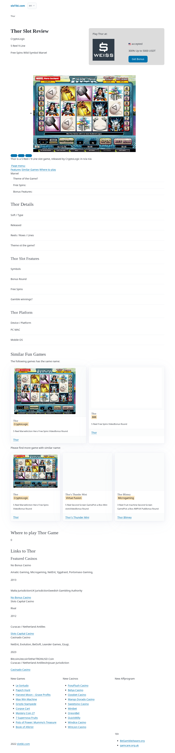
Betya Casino (75, 690)
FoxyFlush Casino (78, 685)
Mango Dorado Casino (81, 699)
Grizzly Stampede (26, 704)
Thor (16, 439)
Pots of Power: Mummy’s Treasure (36, 722)
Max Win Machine (26, 699)
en (30, 5)
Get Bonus (138, 59)
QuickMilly (74, 717)
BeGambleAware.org (132, 741)
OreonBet (73, 713)
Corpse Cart (23, 708)
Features (16, 169)
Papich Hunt (23, 690)
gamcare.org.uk (129, 745)
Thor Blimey (124, 517)
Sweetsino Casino (78, 704)
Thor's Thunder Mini (77, 517)
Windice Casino (77, 722)
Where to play (47, 169)
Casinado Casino (20, 669)
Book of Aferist (24, 727)
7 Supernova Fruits (27, 717)
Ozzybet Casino (77, 694)
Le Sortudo (22, 685)
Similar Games (30, 169)
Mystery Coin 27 (25, 713)
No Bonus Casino (21, 597)
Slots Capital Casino (22, 633)
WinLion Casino (77, 727)
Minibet (72, 708)
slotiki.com (23, 744)
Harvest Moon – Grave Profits (33, 694)
